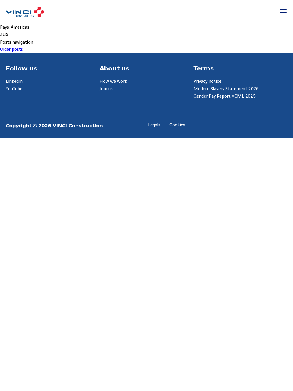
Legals (154, 125)
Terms (203, 68)
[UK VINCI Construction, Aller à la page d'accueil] (25, 12)
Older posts (11, 49)
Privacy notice (207, 81)
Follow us (21, 68)
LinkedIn (14, 81)
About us (114, 68)
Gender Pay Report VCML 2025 (224, 96)
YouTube (14, 88)
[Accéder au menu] (282, 11)
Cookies (177, 125)
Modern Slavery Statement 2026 (226, 88)
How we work (113, 81)
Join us (106, 88)
